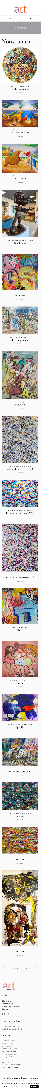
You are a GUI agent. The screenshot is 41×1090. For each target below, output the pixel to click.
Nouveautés (20, 86)
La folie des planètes (19, 89)
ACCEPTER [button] (34, 1087)
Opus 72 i (20, 727)
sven (26, 292)
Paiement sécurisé (8, 1004)
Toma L (27, 949)
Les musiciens (19, 405)
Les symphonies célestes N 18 (19, 469)
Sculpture (18, 240)
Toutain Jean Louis (26, 130)
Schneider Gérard (26, 724)
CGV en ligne (6, 1001)
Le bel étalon (20, 178)
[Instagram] (3, 1014)
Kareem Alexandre (13, 466)
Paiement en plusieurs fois (11, 1006)
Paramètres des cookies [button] (19, 1087)
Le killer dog (20, 243)
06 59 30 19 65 (12, 1067)
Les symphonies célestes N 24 (20, 513)
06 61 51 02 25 (16, 1065)
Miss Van (13, 680)
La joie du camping (20, 132)
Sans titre (19, 816)
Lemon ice (20, 295)
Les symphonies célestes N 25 (20, 577)
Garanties (5, 1009)
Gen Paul (12, 337)
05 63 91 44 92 (11, 1051)
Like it (20, 630)
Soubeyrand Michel (27, 240)
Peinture (27, 86)
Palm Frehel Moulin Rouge (20, 771)
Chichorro (13, 86)
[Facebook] (8, 1014)
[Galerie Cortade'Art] (20, 9)
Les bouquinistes (20, 340)
